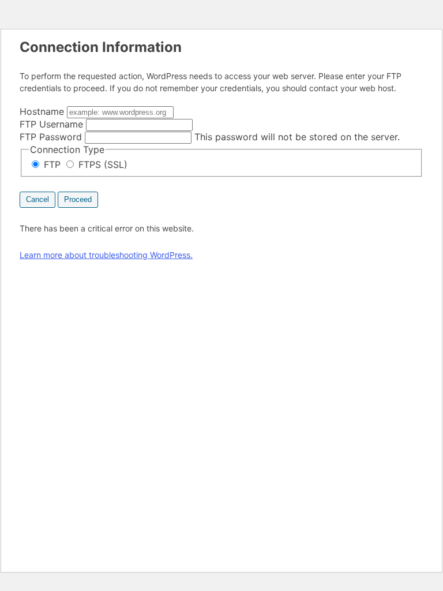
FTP (52, 164)
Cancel (37, 199)
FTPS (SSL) (101, 164)
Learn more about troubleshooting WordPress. (106, 255)
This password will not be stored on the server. (210, 137)
